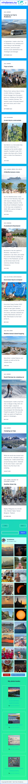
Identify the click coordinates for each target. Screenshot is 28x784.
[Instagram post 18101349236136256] (20, 653)
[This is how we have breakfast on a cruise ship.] (8, 666)
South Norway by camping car (14, 377)
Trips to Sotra (8, 66)
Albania (9, 169)
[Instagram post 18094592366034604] (8, 627)
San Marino (10, 117)
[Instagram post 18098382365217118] (20, 627)
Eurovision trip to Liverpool (13, 280)
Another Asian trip (10, 484)
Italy (17, 169)
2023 (5, 12)
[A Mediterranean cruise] (14, 184)
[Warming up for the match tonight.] (8, 653)
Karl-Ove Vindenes (18, 782)
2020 (5, 428)
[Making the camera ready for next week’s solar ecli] (20, 615)
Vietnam (12, 481)
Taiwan (8, 479)
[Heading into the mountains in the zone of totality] (8, 615)
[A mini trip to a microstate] (14, 132)
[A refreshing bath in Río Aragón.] (20, 563)
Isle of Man (10, 276)
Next (22, 525)
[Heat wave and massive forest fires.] (8, 563)
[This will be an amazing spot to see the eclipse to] (20, 602)
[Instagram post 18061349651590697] (8, 602)
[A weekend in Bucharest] (14, 237)
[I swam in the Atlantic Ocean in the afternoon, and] (20, 550)
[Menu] (25, 3)
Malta (20, 169)
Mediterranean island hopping (14, 333)
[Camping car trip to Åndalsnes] (14, 28)
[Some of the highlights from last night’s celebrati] (20, 666)
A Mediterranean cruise (12, 172)
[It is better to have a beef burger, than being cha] (8, 576)
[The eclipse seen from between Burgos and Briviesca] (20, 589)
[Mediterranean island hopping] (14, 345)
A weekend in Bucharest (12, 226)
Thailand (13, 479)
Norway (9, 12)
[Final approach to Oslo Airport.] (8, 550)
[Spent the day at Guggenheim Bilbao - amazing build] (8, 589)
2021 (5, 374)
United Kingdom (17, 276)
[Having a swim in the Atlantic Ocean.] (20, 576)
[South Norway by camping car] (14, 389)
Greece (13, 169)
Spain (11, 330)
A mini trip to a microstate (12, 120)
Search (23, 532)
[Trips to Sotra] (14, 78)
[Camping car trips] (14, 442)
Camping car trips (10, 431)
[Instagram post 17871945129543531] (20, 640)
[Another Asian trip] (14, 496)
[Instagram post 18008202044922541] (8, 640)
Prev (5, 525)
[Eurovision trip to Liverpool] (14, 291)
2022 (5, 330)
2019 (5, 479)
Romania (9, 223)
